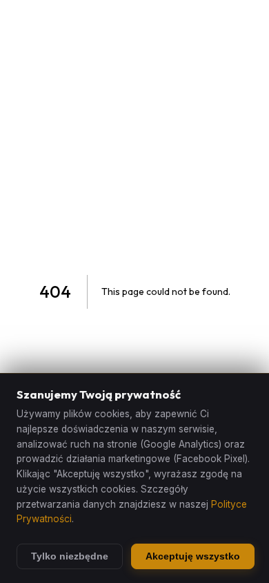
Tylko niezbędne (69, 556)
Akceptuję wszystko (193, 556)
